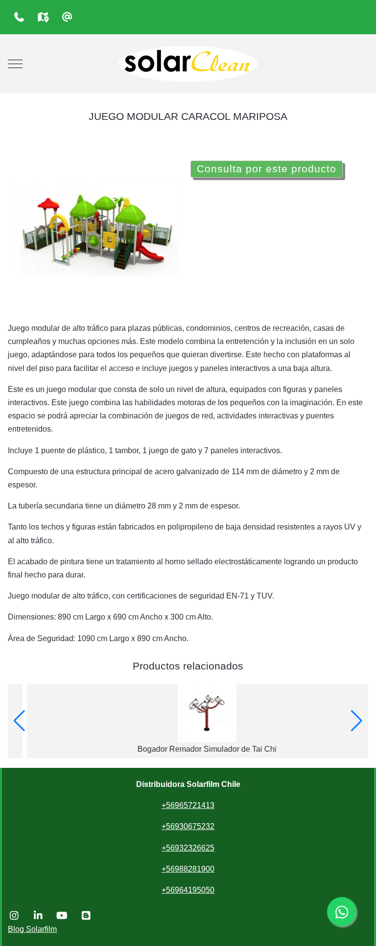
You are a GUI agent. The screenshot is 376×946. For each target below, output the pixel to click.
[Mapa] (43, 17)
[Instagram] (14, 915)
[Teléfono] (19, 17)
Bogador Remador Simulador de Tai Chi (188, 749)
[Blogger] (86, 915)
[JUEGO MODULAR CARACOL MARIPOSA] (97, 227)
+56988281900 (188, 869)
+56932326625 (188, 848)
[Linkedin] (38, 915)
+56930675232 (188, 826)
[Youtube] (62, 915)
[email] (67, 17)
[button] (19, 721)
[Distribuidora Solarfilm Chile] (188, 64)
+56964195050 (188, 890)
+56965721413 (188, 805)
